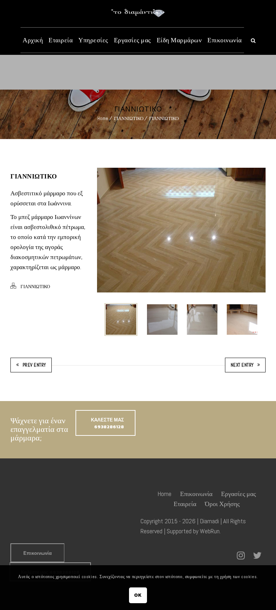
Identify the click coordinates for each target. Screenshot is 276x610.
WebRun (210, 531)
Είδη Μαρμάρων (179, 40)
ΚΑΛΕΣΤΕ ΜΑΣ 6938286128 (107, 423)
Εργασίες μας (132, 40)
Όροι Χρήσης (222, 504)
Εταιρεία (61, 40)
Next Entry (242, 365)
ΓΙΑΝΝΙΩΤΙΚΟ (128, 118)
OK (138, 595)
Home (102, 118)
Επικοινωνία (224, 40)
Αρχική (33, 40)
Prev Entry (34, 365)
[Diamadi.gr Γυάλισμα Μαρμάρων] (138, 13)
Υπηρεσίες (93, 40)
